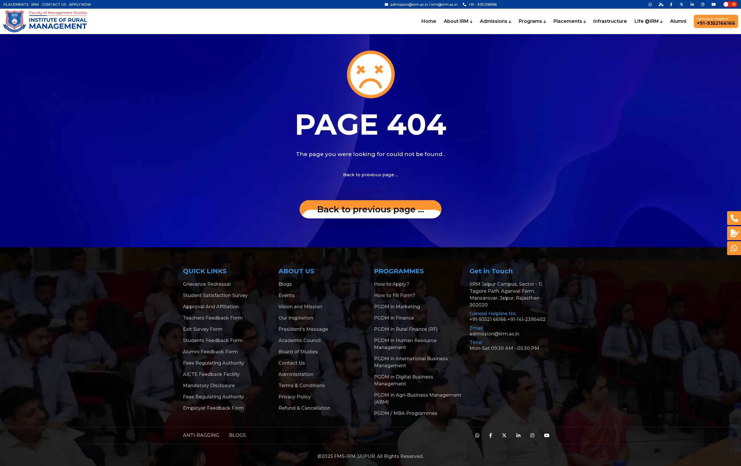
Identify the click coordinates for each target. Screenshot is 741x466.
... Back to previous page (370, 209)
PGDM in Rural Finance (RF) (406, 329)
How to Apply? (391, 284)
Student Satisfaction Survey (215, 295)
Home (428, 21)
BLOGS (237, 435)
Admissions (494, 21)
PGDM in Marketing (397, 306)
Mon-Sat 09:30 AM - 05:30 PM (504, 348)
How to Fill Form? (394, 295)
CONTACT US (54, 4)
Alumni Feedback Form (210, 351)
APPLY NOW (80, 4)
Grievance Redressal (207, 284)
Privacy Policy (294, 397)
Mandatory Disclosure (209, 385)
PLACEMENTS (15, 4)
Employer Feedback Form (213, 408)
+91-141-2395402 (526, 319)
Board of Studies (298, 351)
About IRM (457, 21)
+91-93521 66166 (487, 319)
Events (286, 295)
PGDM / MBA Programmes (405, 413)
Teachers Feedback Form (213, 318)
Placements (568, 21)
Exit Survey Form (203, 329)
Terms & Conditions (301, 385)
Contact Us (291, 363)
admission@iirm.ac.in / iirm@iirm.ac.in (424, 4)
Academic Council (299, 340)
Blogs (285, 284)
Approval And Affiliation (211, 306)
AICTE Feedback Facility (211, 374)
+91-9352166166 (716, 21)
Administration (295, 374)
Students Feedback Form (213, 340)
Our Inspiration (295, 318)
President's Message (303, 329)
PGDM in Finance (394, 318)
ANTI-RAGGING (201, 435)
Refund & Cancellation (304, 408)
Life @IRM (647, 21)
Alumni (678, 21)
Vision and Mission (300, 306)
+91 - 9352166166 (482, 4)
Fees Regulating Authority (213, 363)
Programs (531, 21)
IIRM (35, 4)
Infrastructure (610, 21)
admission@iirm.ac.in (494, 334)
